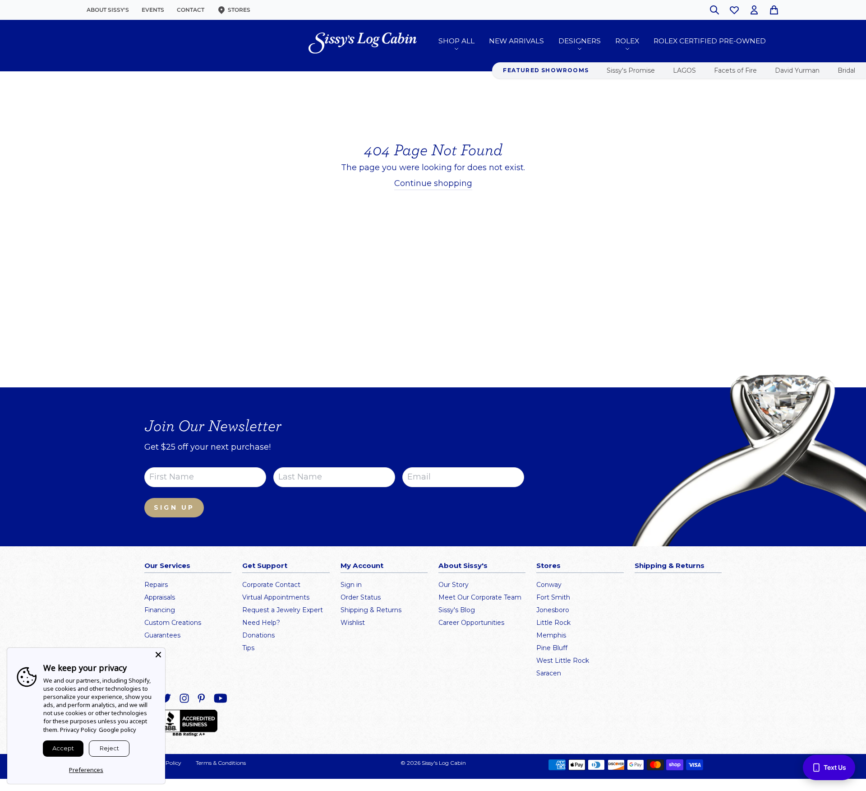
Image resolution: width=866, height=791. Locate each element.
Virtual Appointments (275, 597)
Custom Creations (172, 623)
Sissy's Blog (456, 610)
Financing (159, 610)
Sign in (351, 585)
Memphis (551, 635)
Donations (258, 635)
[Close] (158, 654)
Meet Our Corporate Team (479, 597)
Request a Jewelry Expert (282, 610)
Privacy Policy (78, 730)
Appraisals (159, 597)
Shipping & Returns (371, 610)
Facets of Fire (735, 70)
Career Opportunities (471, 623)
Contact (190, 9)
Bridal (846, 70)
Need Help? (261, 623)
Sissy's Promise (631, 70)
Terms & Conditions (221, 762)
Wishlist (353, 623)
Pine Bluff (551, 648)
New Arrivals (516, 41)
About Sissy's (108, 9)
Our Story (453, 585)
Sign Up (174, 507)
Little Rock (553, 623)
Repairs (156, 585)
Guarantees (162, 635)
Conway (549, 585)
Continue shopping (433, 183)
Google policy (117, 730)
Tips (248, 648)
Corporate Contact (271, 585)
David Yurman (797, 70)
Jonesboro (552, 610)
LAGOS (684, 70)
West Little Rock (562, 660)
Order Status (361, 597)
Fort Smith (553, 597)
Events (153, 9)
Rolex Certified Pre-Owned (710, 41)
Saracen (548, 673)
